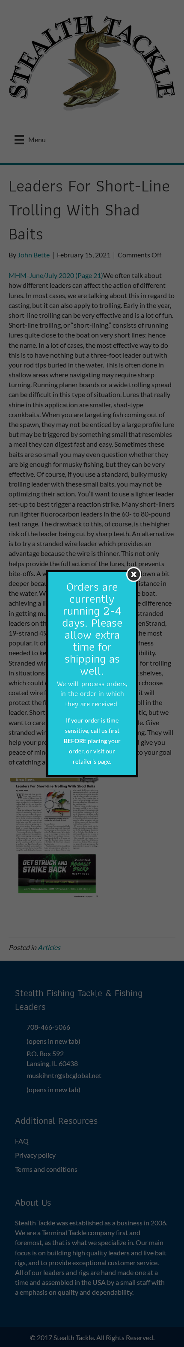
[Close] (133, 574)
